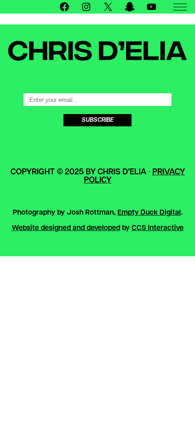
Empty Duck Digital (149, 212)
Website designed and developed (66, 228)
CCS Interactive (158, 228)
